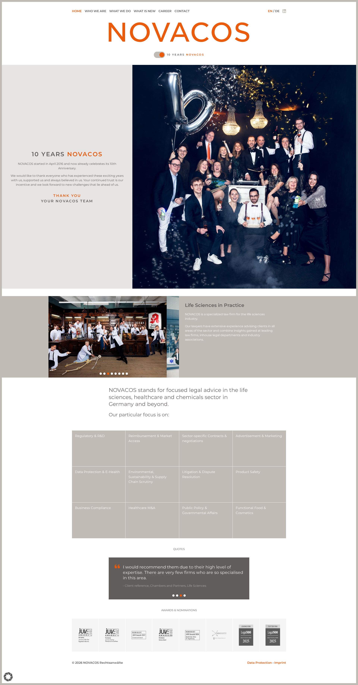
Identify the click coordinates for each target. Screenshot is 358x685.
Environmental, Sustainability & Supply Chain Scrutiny (147, 477)
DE (277, 11)
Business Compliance (93, 508)
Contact (182, 11)
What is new (145, 11)
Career (165, 11)
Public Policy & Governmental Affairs (200, 510)
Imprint (280, 652)
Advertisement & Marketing (259, 436)
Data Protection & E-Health (97, 472)
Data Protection (259, 652)
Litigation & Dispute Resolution (198, 474)
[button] (101, 374)
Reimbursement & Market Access (150, 438)
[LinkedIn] (284, 11)
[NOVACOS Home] (179, 41)
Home (77, 11)
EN (270, 11)
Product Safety (248, 472)
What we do (120, 11)
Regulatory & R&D (90, 436)
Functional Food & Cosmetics (251, 510)
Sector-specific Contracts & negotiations (204, 438)
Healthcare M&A (141, 508)
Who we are (95, 11)
